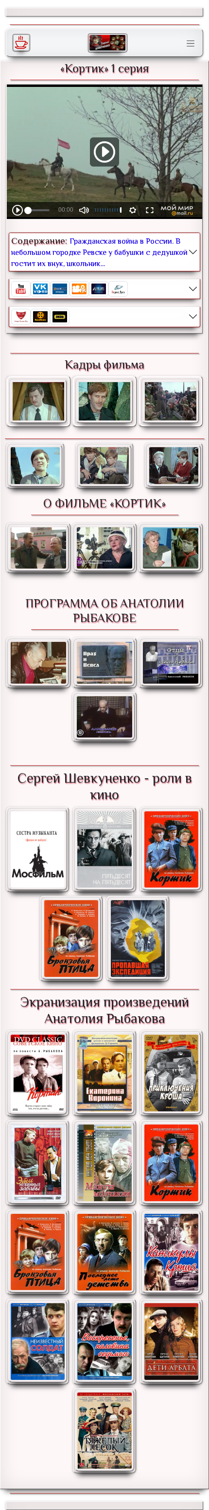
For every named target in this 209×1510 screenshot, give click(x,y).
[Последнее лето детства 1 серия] (104, 1252)
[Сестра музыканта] (38, 849)
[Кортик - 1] (171, 849)
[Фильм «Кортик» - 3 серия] (173, 465)
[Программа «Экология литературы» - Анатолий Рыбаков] (170, 662)
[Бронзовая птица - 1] (71, 938)
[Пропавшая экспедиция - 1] (138, 938)
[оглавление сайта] (107, 42)
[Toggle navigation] (190, 43)
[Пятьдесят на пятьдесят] (104, 849)
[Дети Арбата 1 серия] (171, 1341)
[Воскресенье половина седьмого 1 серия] (104, 1341)
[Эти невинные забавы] (38, 1163)
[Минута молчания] (104, 1163)
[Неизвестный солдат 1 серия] (38, 1341)
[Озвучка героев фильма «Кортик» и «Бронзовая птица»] (170, 547)
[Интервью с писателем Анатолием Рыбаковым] (104, 716)
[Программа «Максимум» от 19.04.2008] (38, 547)
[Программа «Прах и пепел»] (104, 662)
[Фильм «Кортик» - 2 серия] (104, 465)
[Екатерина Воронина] (104, 1073)
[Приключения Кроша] (171, 1073)
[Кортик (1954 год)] (38, 1073)
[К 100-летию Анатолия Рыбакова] (38, 662)
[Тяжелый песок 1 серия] (104, 1431)
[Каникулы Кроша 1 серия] (171, 1252)
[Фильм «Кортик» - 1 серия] (35, 465)
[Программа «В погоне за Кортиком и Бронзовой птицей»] (104, 547)
